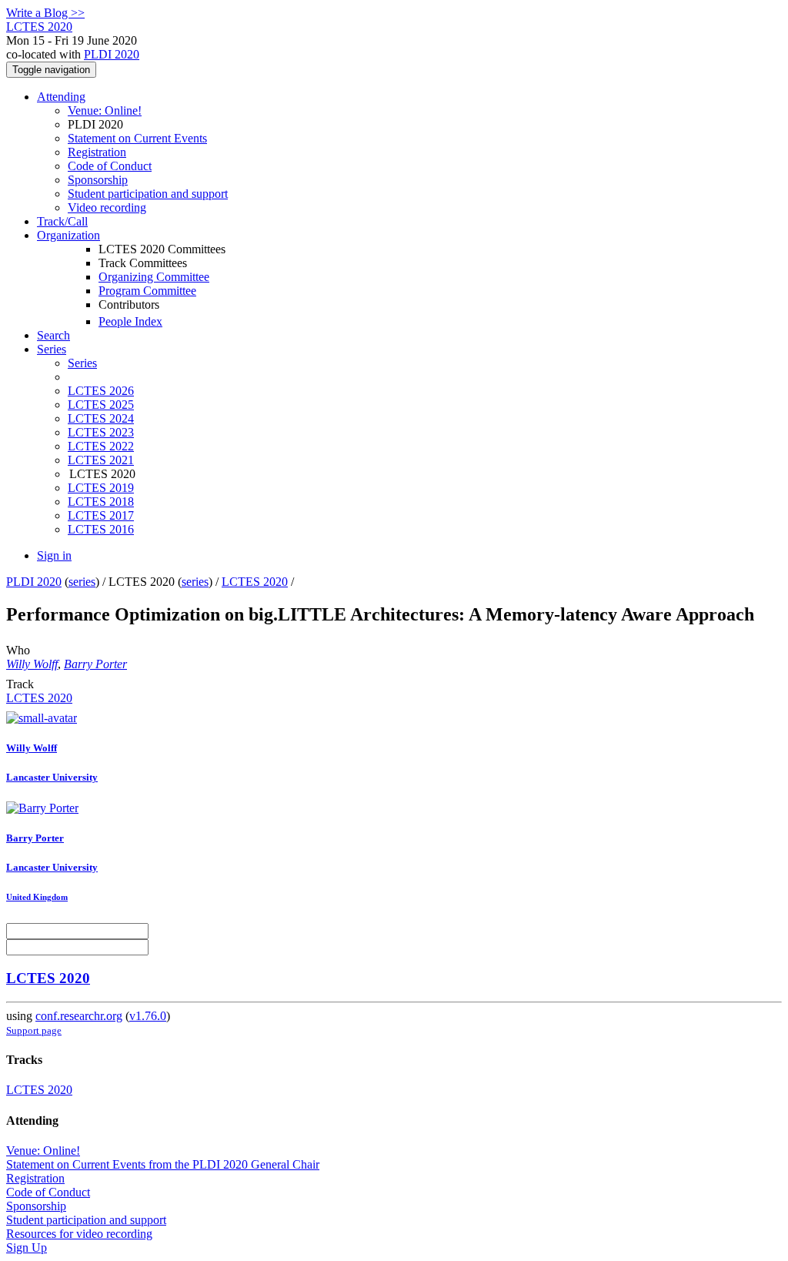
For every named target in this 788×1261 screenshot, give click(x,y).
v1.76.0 (147, 1015)
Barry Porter (95, 664)
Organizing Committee (153, 276)
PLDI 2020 (111, 54)
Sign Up (26, 1247)
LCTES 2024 (101, 418)
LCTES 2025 (101, 404)
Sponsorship (98, 179)
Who (18, 650)
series (81, 581)
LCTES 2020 (255, 581)
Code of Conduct (110, 165)
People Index (130, 321)
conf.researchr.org (78, 1015)
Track (20, 684)
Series (82, 363)
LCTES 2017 (101, 515)
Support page (34, 1030)
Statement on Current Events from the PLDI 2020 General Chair (162, 1164)
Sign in (54, 555)
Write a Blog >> (45, 12)
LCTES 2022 (101, 446)
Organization (68, 235)
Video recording (107, 207)
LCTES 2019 (101, 487)
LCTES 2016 (101, 529)
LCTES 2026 (101, 390)
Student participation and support (148, 193)
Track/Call (62, 221)
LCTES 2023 (101, 432)
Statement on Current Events (137, 138)
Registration (97, 152)
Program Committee (147, 290)
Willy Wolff (32, 664)
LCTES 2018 (101, 501)
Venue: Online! (105, 110)
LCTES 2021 (101, 460)
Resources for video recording (79, 1233)
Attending (61, 96)
